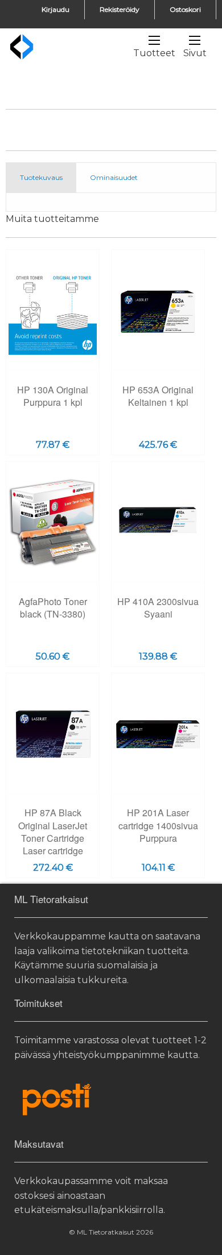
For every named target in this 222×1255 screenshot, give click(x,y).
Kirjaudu (55, 9)
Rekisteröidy (119, 9)
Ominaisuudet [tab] (114, 177)
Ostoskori (185, 9)
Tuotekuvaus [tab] (41, 177)
